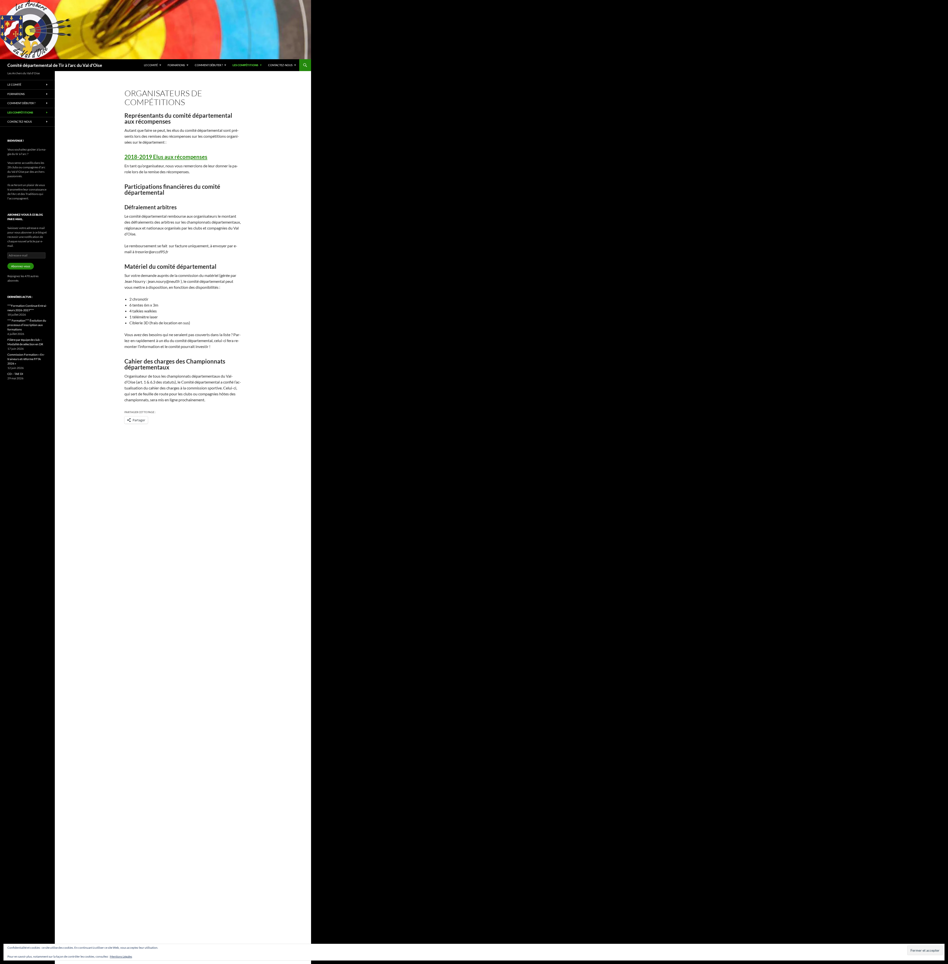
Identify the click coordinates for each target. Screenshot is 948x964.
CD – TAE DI (15, 374)
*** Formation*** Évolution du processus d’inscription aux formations (26, 325)
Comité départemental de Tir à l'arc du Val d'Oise (54, 65)
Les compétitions (245, 65)
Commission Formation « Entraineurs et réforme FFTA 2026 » (26, 359)
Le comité (151, 65)
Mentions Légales (121, 956)
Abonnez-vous (20, 266)
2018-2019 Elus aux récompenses (165, 157)
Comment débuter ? (209, 65)
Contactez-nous (280, 65)
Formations (176, 65)
